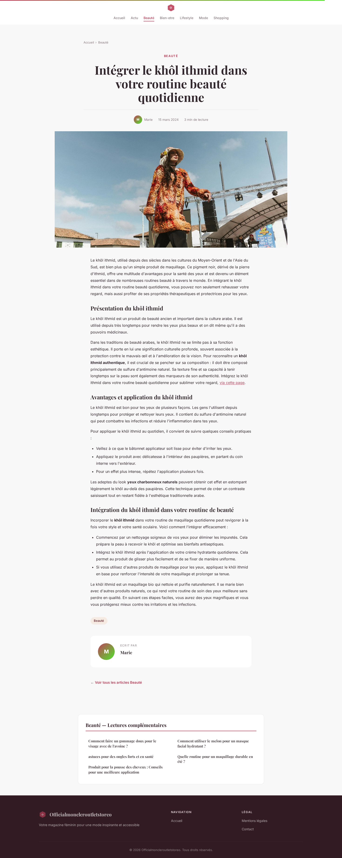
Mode (203, 18)
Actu (134, 18)
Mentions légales (254, 821)
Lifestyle (186, 18)
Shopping (221, 18)
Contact (248, 829)
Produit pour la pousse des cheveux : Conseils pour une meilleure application (125, 769)
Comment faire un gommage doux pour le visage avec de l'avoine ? (122, 743)
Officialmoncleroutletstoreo (81, 814)
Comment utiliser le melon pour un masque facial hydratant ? (213, 743)
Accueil (119, 18)
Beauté (149, 18)
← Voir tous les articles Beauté (116, 682)
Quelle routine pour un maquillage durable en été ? (215, 759)
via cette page (232, 382)
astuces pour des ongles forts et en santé (121, 756)
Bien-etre (167, 18)
